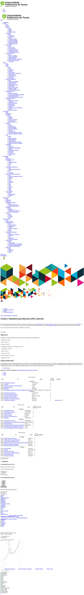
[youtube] (7, 571)
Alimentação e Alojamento (11, 232)
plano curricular (48, 324)
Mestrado (10, 71)
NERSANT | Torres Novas (14, 89)
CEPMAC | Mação (12, 88)
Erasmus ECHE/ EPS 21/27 (14, 210)
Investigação (5, 156)
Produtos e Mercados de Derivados (11, 445)
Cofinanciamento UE (12, 43)
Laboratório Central (10, 159)
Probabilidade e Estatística (9, 400)
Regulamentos (11, 104)
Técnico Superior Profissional (14, 73)
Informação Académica (10, 98)
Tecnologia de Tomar (12, 50)
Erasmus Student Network (13, 206)
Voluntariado (11, 151)
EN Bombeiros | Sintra (13, 85)
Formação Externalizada (11, 79)
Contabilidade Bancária (9, 410)
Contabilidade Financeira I (9, 382)
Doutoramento (11, 72)
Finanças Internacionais (9, 455)
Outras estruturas (9, 191)
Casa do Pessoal (11, 131)
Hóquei (9, 230)
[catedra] (3, 525)
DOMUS (10, 181)
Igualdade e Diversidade (13, 150)
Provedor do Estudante (13, 41)
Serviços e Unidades (10, 53)
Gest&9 (10, 190)
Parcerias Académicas (10, 91)
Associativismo (9, 240)
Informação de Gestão (13, 42)
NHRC (9, 188)
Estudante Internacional (10, 202)
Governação (8, 33)
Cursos (7, 66)
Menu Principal (4, 255)
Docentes (8, 123)
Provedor (10, 118)
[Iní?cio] (14, 7)
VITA (9, 189)
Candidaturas (6, 22)
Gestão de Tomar (11, 48)
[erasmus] (3, 523)
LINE (9, 185)
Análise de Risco (7, 448)
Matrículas (10, 106)
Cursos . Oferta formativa (6, 315)
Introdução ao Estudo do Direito (10, 397)
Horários (5, 310)
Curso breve (10, 76)
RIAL (9, 217)
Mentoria (10, 149)
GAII (9, 164)
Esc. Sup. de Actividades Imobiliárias (16, 94)
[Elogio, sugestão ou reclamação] (4, 514)
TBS (9, 196)
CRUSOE (10, 216)
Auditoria (6, 449)
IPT (1, 20)
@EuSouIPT (8, 144)
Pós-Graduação (11, 74)
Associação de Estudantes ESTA (15, 245)
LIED (9, 184)
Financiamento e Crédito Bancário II (11, 452)
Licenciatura (11, 69)
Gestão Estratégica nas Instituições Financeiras (13, 426)
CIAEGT (10, 178)
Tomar (9, 252)
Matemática (6, 388)
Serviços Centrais (12, 126)
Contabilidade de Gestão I (9, 412)
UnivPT (4, 23)
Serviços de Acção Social (13, 60)
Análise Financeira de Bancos (10, 438)
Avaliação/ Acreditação (8, 312)
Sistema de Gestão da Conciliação (15, 133)
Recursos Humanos (12, 57)
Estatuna (10, 227)
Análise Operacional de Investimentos (12, 439)
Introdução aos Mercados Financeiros (12, 398)
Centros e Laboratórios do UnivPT (13, 174)
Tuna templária (11, 226)
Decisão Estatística (8, 414)
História (7, 27)
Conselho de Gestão (12, 39)
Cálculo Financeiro (8, 413)
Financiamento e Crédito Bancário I (11, 441)
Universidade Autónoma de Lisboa (15, 97)
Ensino (4, 62)
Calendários (10, 101)
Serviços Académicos (12, 56)
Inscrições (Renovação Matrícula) (15, 107)
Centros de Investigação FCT (12, 166)
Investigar (10, 130)
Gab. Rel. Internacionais (13, 211)
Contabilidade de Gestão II (9, 420)
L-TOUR (10, 187)
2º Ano (4, 373)
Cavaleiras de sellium (12, 228)
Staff (7, 134)
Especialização (11, 78)
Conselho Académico (12, 40)
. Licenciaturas (14, 315)
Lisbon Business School (13, 95)
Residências (10, 237)
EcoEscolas (10, 152)
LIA (9, 165)
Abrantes (10, 251)
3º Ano (4, 374)
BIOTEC (10, 177)
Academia (10, 195)
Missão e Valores (11, 31)
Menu (7, 24)
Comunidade (5, 111)
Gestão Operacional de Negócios (11, 394)
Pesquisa (4, 254)
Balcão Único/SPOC (12, 110)
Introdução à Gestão (8, 387)
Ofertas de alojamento (12, 239)
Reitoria (10, 37)
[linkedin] (9, 571)
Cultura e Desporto (10, 222)
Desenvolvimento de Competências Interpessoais (14, 422)
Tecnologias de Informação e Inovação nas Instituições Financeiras (18, 390)
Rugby (9, 229)
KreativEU (8, 201)
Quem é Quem (49, 568)
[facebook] (2, 571)
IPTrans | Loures (11, 84)
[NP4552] (3, 520)
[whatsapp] (14, 571)
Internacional (6, 197)
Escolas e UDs (9, 44)
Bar (9, 236)
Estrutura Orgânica (39, 568)
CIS (9, 179)
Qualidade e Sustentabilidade (14, 147)
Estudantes (8, 114)
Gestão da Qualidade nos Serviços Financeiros (13, 427)
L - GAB (5, 308)
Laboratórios (11, 61)
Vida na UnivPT (6, 219)
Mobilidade (8, 207)
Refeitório (10, 235)
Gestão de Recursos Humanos (10, 395)
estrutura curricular (39, 324)
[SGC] (2, 521)
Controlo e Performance (9, 451)
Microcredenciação (12, 75)
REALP (7, 213)
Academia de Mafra (12, 82)
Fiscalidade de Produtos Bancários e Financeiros (14, 425)
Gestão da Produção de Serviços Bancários (13, 385)
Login (4, 10)
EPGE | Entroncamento (13, 87)
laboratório (78, 324)
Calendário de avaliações (8, 309)
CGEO (9, 170)
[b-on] (2, 526)
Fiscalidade (6, 417)
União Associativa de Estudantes (15, 243)
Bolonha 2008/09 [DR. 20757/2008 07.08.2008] (27, 370)
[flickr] (11, 571)
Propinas (10, 108)
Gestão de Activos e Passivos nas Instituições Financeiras (16, 442)
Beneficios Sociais (12, 139)
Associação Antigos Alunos (14, 246)
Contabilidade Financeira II (9, 392)
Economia (6, 384)
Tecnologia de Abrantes (13, 49)
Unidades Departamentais (13, 52)
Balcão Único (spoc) (12, 121)
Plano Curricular (6, 368)
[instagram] (4, 571)
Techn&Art (10, 172)
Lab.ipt (9, 163)
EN (4, 11)
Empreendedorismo (8, 423)
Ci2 (9, 171)
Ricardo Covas (58, 400)
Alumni (10, 155)
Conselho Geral (11, 36)
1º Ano (4, 372)
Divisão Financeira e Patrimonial (15, 59)
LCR (9, 183)
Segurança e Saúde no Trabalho (15, 132)
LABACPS (10, 182)
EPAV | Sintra (11, 86)
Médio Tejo (8, 247)
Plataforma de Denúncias (9, 568)
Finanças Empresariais (8, 454)
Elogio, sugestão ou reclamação (25, 568)
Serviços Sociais (11, 105)
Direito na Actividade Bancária (10, 416)
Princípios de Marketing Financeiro (11, 444)
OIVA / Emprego (11, 153)
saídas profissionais (53, 325)
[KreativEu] (3, 522)
